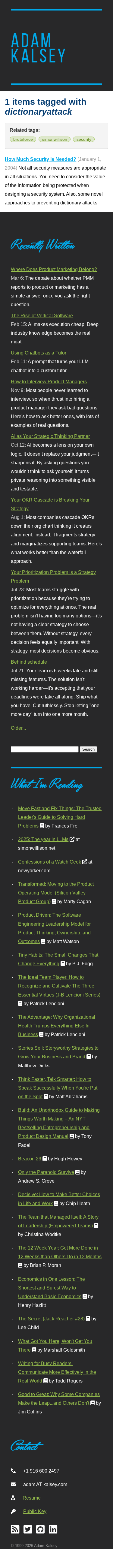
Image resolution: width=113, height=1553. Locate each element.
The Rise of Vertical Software (42, 315)
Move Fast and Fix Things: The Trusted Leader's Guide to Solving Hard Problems (60, 817)
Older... (18, 728)
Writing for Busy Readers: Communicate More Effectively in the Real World (57, 1372)
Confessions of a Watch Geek (49, 861)
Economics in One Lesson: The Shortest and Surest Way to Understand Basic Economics (51, 1287)
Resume (32, 1497)
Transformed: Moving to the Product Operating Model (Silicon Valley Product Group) (56, 892)
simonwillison (54, 139)
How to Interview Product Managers (49, 381)
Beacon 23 (29, 1158)
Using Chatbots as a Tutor (38, 352)
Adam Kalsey (39, 48)
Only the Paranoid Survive (46, 1172)
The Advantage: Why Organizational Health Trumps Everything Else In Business (56, 1025)
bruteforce (23, 139)
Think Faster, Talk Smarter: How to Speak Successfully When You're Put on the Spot (57, 1087)
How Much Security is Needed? (40, 159)
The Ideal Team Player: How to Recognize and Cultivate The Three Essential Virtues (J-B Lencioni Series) (59, 985)
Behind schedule (29, 662)
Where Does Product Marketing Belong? (54, 269)
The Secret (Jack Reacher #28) (51, 1318)
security (84, 139)
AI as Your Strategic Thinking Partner (50, 436)
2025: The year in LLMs (43, 839)
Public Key (34, 1511)
